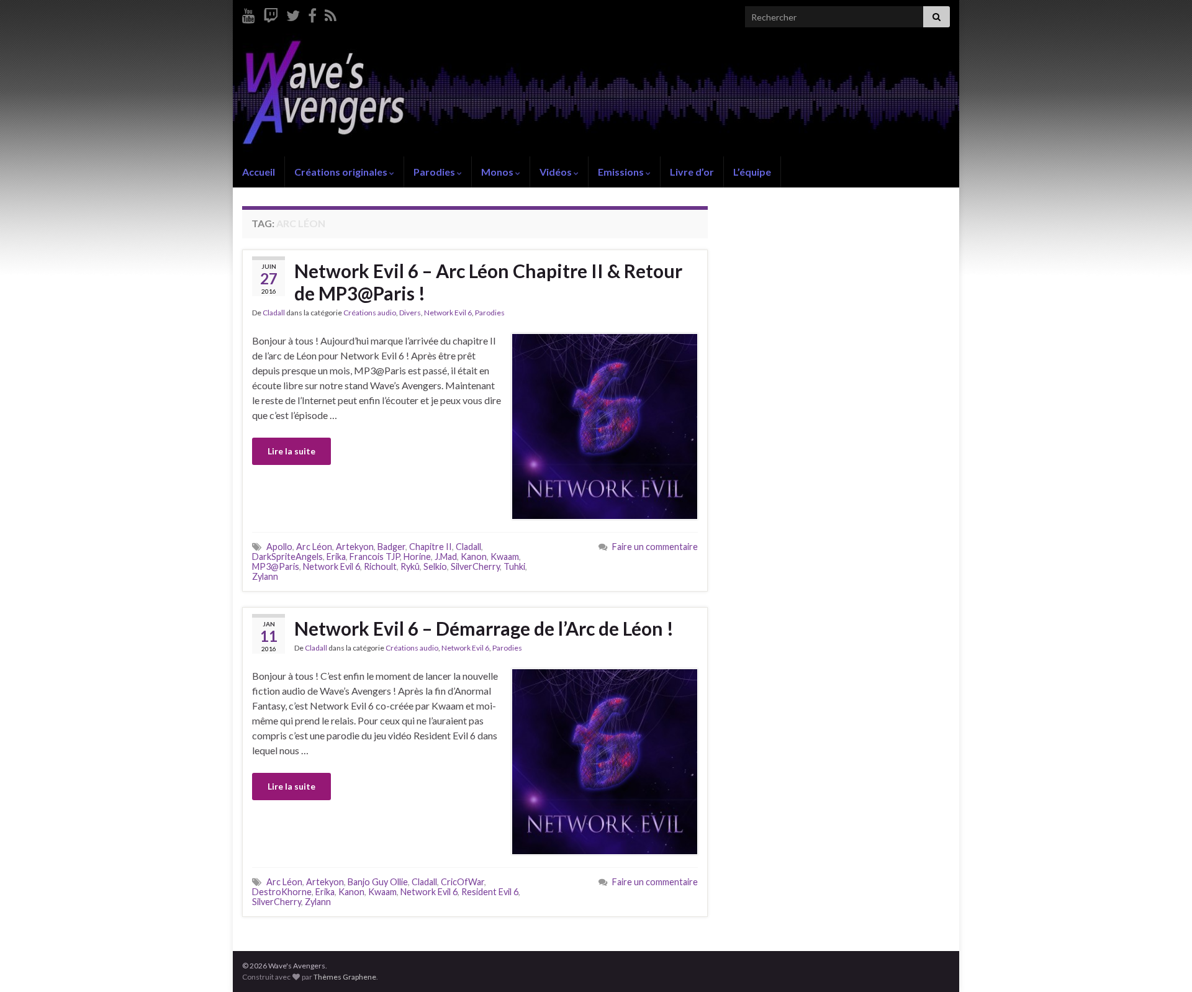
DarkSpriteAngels (287, 556)
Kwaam (504, 556)
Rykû (410, 566)
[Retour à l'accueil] (596, 95)
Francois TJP (375, 556)
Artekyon (355, 546)
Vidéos (557, 172)
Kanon (474, 556)
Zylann (265, 576)
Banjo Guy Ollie (378, 882)
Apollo (279, 546)
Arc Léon (314, 546)
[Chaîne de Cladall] (248, 13)
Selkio (435, 566)
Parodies (435, 172)
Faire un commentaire (655, 546)
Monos (498, 172)
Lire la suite (291, 451)
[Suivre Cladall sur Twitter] (293, 13)
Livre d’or (692, 172)
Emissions (622, 172)
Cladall (274, 312)
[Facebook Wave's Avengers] (312, 13)
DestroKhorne (282, 891)
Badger (391, 546)
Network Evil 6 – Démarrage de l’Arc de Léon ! (484, 628)
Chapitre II (430, 546)
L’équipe (752, 172)
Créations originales (341, 172)
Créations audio (369, 312)
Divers (410, 312)
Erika (336, 556)
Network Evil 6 (448, 312)
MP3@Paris (275, 566)
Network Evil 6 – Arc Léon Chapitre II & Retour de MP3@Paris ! (488, 281)
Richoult (380, 566)
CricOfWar (462, 882)
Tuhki (514, 566)
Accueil (258, 172)
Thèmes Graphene (345, 976)
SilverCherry (475, 566)
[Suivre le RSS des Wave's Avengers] (330, 13)
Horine (417, 556)
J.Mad (446, 556)
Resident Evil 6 (489, 891)
